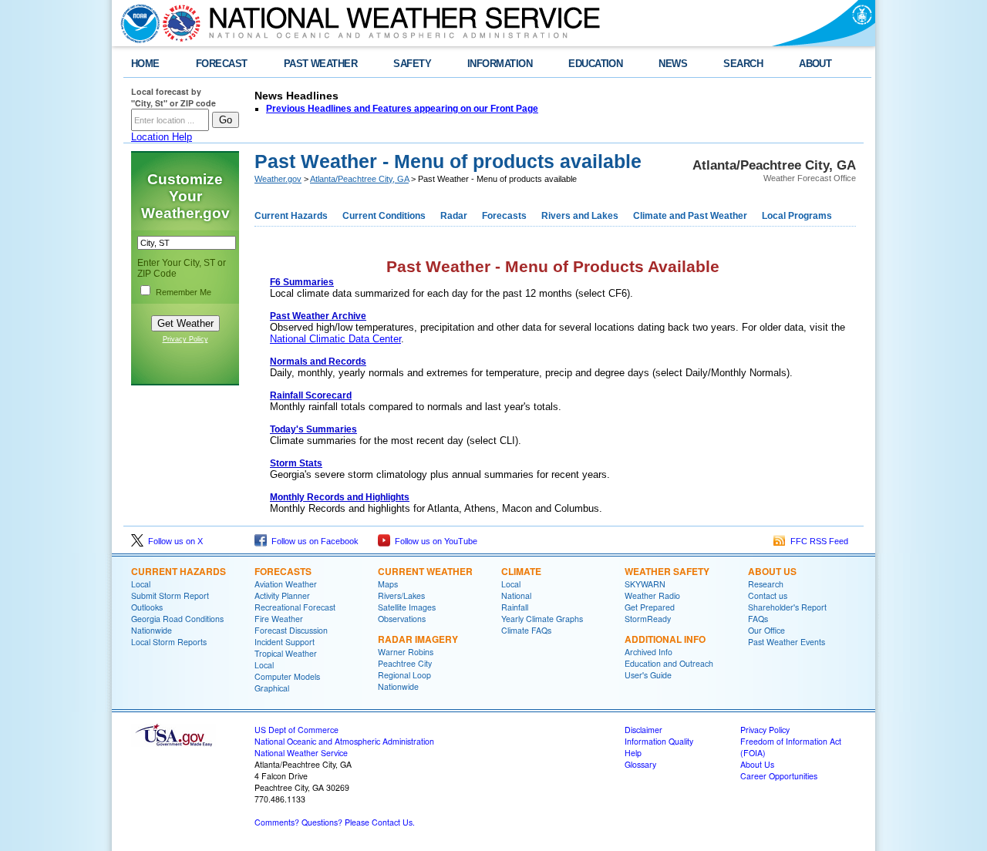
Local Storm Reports (169, 642)
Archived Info (648, 652)
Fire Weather (278, 618)
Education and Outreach (669, 663)
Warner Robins (405, 652)
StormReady (648, 618)
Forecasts (504, 215)
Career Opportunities (778, 776)
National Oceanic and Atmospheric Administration (344, 741)
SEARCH (743, 63)
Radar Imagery (418, 639)
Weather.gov (277, 178)
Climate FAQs (526, 630)
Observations (402, 618)
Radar (453, 215)
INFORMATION (499, 63)
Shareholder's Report (787, 607)
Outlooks (147, 607)
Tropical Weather (285, 653)
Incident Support (284, 642)
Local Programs (797, 215)
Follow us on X (173, 541)
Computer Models (287, 676)
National (516, 595)
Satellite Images (407, 607)
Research (765, 584)
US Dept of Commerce (296, 729)
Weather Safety (667, 571)
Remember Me (183, 292)
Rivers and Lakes (579, 215)
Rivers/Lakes (401, 595)
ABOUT (815, 63)
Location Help (161, 137)
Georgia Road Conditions (177, 618)
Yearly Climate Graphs (542, 618)
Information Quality (659, 741)
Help (633, 752)
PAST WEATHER (321, 63)
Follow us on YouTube (433, 541)
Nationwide (151, 630)
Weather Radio (652, 595)
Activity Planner (282, 595)
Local (140, 584)
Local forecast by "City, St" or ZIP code (173, 97)
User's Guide (648, 675)
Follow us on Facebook (313, 541)
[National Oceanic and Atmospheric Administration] (136, 23)
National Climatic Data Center (335, 339)
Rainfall (514, 607)
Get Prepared (650, 607)
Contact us (767, 595)
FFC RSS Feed (817, 541)
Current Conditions (384, 215)
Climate (521, 571)
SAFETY (412, 63)
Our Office (766, 630)
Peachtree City (405, 663)
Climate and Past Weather (690, 215)
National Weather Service (301, 752)
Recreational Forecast (294, 607)
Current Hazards (291, 215)
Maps (388, 584)
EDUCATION (595, 63)
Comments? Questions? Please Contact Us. (334, 822)
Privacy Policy (185, 339)
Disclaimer (643, 729)
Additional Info (665, 639)
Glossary (640, 764)
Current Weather (425, 571)
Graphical (271, 688)
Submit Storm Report (170, 595)
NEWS (673, 63)
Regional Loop (404, 675)
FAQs (758, 618)
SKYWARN (645, 584)
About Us (772, 571)
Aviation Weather (285, 584)
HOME (145, 63)
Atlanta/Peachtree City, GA (359, 178)
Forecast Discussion (291, 630)
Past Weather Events (786, 642)
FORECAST (222, 63)
